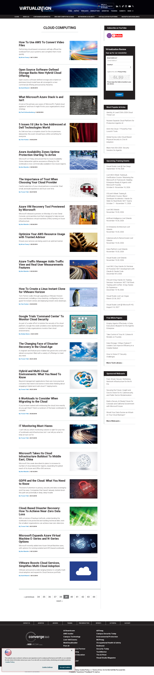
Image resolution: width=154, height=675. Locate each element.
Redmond (100, 646)
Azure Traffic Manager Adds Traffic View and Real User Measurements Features (41, 264)
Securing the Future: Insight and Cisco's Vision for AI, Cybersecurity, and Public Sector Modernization (119, 392)
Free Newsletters (84, 623)
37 (55, 597)
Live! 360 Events (70, 640)
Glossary (127, 623)
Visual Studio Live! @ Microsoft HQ (119, 305)
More (129, 11)
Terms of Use (97, 670)
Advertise (105, 11)
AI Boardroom (69, 631)
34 (38, 597)
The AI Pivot (101, 655)
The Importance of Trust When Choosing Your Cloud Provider (38, 181)
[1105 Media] (34, 644)
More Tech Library (114, 363)
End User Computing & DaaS (64, 16)
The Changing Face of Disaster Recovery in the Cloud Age (38, 345)
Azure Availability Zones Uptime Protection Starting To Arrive (39, 153)
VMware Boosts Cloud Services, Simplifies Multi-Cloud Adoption (39, 564)
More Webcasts (113, 421)
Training (114, 11)
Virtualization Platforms (108, 16)
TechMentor (101, 652)
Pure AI (66, 646)
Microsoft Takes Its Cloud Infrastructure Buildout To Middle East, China (40, 456)
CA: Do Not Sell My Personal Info (114, 670)
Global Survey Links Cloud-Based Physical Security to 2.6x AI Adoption (118, 139)
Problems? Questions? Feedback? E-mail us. (84, 672)
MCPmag (100, 640)
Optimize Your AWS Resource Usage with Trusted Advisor (42, 235)
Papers (76, 11)
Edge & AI (26, 16)
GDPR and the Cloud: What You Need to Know (42, 482)
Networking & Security (86, 16)
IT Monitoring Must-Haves (35, 426)
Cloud (17, 16)
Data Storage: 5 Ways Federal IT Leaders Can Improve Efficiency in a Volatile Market (120, 345)
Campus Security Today (106, 634)
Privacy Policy (122, 72)
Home (70, 11)
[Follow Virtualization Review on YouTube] (129, 6)
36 (49, 597)
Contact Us (26, 623)
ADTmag (99, 631)
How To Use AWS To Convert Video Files (41, 44)
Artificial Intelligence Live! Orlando (119, 218)
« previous (29, 597)
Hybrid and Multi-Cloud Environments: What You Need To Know (40, 374)
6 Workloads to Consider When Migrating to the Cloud (38, 400)
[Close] (71, 650)
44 (94, 597)
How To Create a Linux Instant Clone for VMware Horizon (42, 290)
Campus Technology (71, 637)
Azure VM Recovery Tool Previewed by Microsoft (42, 208)
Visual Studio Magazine (106, 658)
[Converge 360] (37, 637)
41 (77, 597)
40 (71, 597)
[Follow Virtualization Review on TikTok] (123, 7)
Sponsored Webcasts (116, 373)
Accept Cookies (65, 667)
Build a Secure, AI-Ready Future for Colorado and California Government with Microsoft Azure (120, 403)
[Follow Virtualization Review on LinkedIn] (117, 7)
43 (88, 597)
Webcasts (84, 11)
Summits (122, 11)
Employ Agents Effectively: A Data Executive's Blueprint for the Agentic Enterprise (120, 325)
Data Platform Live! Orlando (116, 249)
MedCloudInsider (70, 643)
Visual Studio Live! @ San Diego (118, 166)
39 (66, 597)
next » (59, 601)
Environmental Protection (107, 637)
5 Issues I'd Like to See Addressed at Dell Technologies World (42, 126)
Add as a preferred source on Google (107, 6)
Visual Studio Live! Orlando (116, 258)
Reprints (98, 623)
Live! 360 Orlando (112, 210)
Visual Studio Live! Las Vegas (117, 296)
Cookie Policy (84, 670)
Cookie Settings (47, 667)
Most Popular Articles (116, 107)
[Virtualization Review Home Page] (36, 9)
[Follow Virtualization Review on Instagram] (126, 7)
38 (60, 597)
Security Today (102, 649)
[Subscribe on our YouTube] (113, 37)
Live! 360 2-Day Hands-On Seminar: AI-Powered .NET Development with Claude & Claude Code (120, 268)
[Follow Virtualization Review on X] (120, 6)
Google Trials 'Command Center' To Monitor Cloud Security (41, 318)
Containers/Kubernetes (41, 16)
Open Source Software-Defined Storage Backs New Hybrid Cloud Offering (40, 73)
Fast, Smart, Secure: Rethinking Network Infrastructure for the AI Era (119, 381)
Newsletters (95, 11)
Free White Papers (114, 318)
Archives (55, 623)
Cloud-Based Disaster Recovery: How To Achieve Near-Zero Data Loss (39, 511)
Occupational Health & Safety (108, 643)
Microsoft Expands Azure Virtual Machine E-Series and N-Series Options (39, 538)
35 (44, 597)
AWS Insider (68, 634)
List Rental (113, 623)
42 (83, 597)
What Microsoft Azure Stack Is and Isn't (41, 98)
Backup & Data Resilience (130, 16)
